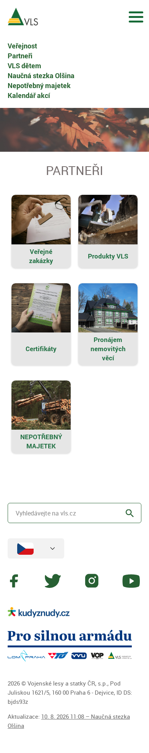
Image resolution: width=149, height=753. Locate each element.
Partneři (20, 55)
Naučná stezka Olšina (41, 75)
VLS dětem (24, 65)
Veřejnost (22, 45)
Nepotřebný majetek (39, 85)
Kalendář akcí (29, 95)
